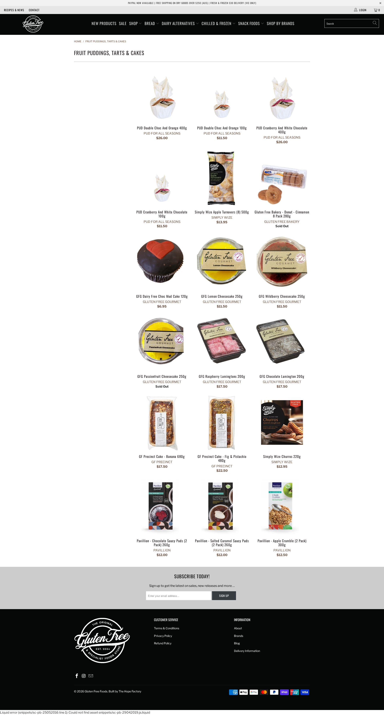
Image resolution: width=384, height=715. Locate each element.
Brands (238, 636)
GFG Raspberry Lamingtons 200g (222, 342)
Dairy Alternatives (179, 23)
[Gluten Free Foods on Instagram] (84, 676)
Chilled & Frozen (217, 23)
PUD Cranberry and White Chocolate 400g (282, 94)
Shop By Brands (280, 23)
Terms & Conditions (166, 628)
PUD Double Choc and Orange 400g (162, 94)
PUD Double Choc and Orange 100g (222, 94)
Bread (150, 23)
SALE (123, 23)
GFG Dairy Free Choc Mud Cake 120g (162, 262)
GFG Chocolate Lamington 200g (282, 342)
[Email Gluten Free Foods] (91, 676)
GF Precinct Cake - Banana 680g (162, 422)
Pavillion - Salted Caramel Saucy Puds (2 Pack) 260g (222, 507)
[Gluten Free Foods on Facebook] (77, 676)
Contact (34, 10)
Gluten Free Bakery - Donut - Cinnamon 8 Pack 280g (282, 178)
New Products (104, 23)
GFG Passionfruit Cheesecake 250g (162, 342)
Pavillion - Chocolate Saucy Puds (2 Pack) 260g (162, 507)
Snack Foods (249, 23)
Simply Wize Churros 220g (282, 422)
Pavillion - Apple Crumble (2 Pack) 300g (282, 507)
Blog (237, 643)
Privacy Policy (163, 636)
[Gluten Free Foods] (32, 24)
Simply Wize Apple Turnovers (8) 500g (222, 178)
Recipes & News (14, 10)
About (238, 628)
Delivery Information (247, 651)
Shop (134, 23)
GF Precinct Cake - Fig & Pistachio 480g (222, 422)
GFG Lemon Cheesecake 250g (222, 262)
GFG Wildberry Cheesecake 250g (282, 262)
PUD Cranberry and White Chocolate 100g (162, 178)
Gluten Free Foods (96, 691)
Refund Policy (162, 643)
